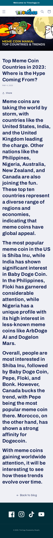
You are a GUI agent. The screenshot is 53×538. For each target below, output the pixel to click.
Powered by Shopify (33, 530)
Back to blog (28, 495)
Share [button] (9, 93)
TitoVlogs (22, 530)
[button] (3, 11)
